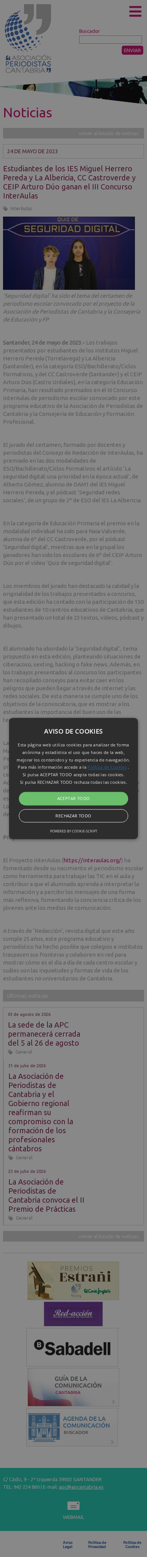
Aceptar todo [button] (73, 798)
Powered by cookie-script (73, 831)
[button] (73, 778)
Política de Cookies (107, 767)
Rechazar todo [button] (73, 816)
